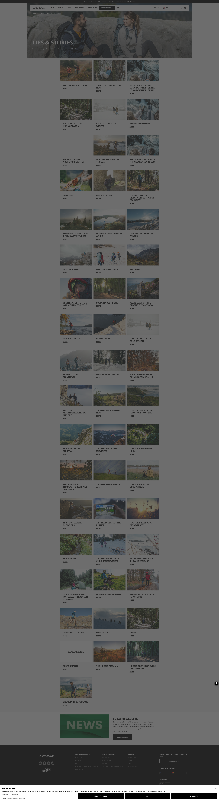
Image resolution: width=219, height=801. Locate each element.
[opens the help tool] (216, 683)
